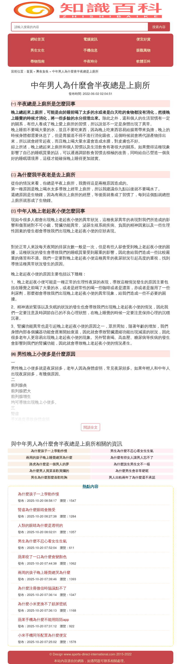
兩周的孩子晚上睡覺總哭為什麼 (49, 457)
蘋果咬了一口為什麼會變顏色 (42, 556)
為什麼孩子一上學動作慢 (49, 450)
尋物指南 (37, 61)
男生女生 (37, 50)
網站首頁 (37, 39)
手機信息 (90, 50)
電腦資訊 (90, 39)
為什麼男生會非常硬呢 (132, 470)
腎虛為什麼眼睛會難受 (36, 509)
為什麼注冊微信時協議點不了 (42, 588)
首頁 (29, 71)
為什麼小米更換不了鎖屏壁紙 (42, 603)
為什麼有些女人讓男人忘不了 (131, 457)
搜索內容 (159, 26)
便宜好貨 (143, 39)
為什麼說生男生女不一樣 (132, 464)
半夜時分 (90, 61)
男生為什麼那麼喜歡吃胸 (49, 477)
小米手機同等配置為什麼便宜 (42, 635)
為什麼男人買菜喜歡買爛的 (49, 470)
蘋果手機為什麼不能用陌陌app (43, 619)
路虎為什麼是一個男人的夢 (49, 464)
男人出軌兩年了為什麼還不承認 (132, 477)
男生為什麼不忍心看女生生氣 (131, 450)
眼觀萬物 (143, 50)
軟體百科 (143, 61)
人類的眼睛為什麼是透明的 (40, 525)
